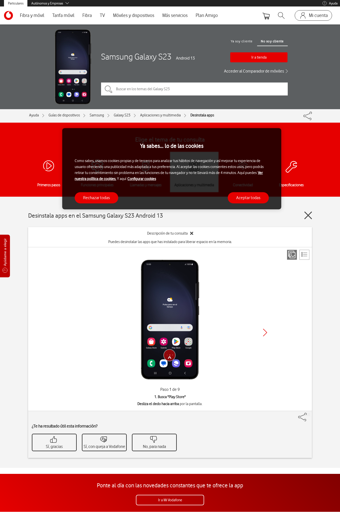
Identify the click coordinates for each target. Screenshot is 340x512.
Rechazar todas (96, 197)
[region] (171, 169)
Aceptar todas (248, 197)
